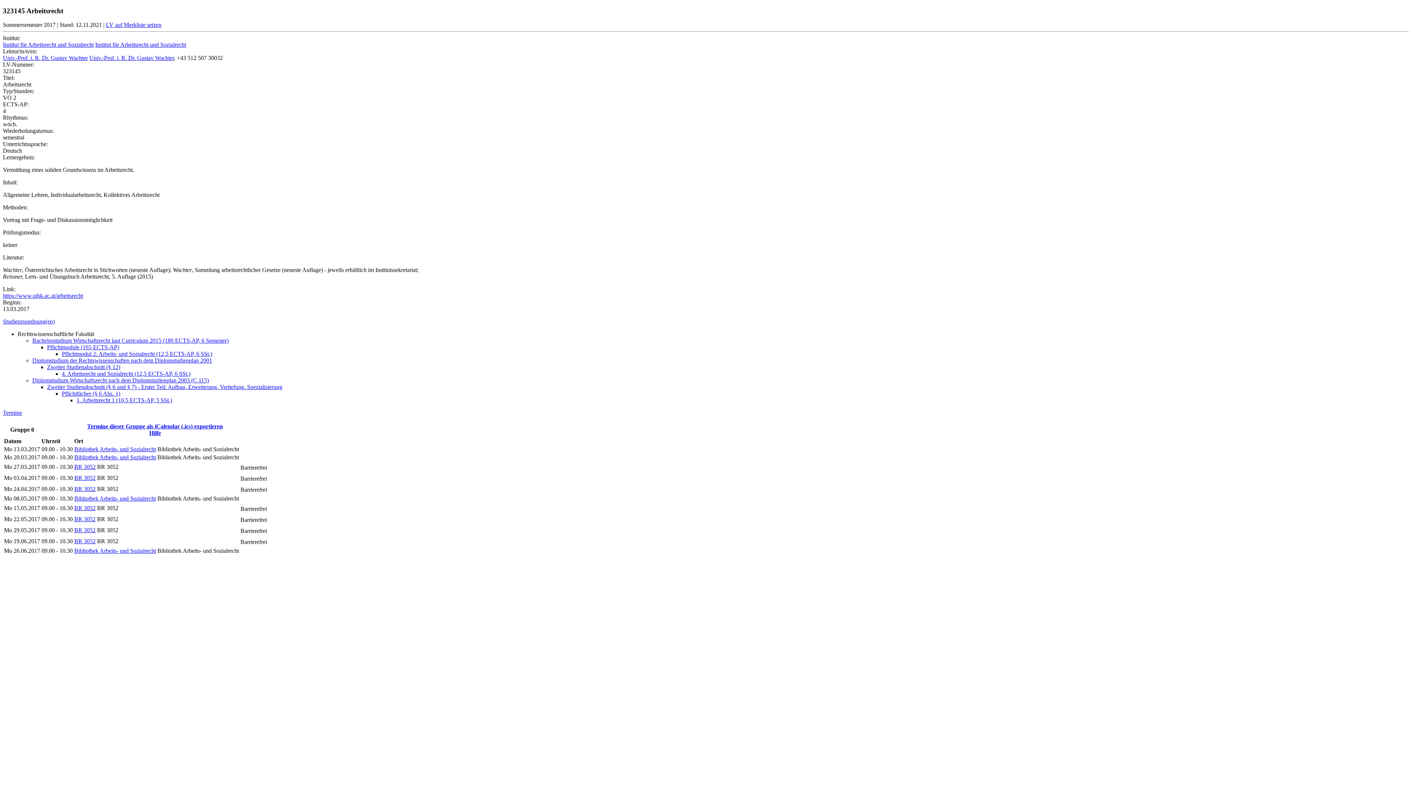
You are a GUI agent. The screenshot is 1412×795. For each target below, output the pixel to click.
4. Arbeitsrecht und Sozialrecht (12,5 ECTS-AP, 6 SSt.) (126, 374)
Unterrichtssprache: (25, 144)
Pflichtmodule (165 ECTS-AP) (83, 347)
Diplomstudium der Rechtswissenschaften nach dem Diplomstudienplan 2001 (122, 360)
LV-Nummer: (18, 64)
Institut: (11, 38)
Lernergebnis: (19, 157)
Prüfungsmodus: (22, 232)
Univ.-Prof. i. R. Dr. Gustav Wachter (45, 58)
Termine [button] (12, 413)
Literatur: (13, 257)
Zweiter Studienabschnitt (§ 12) (83, 367)
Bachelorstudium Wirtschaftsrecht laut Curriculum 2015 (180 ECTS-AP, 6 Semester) (130, 341)
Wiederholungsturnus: (28, 131)
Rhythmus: (15, 117)
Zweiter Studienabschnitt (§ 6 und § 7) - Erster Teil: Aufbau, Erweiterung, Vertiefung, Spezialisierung (164, 387)
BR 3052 (85, 467)
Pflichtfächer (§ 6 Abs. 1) (91, 394)
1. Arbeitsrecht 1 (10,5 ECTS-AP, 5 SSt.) (124, 400)
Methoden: (15, 207)
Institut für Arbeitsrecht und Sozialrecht (48, 45)
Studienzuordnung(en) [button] (29, 321)
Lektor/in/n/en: (20, 51)
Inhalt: (10, 182)
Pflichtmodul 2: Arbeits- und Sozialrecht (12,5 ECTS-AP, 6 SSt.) (137, 354)
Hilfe (155, 433)
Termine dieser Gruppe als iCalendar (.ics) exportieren (155, 426)
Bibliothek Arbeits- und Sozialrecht (115, 449)
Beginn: (12, 302)
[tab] (706, 321)
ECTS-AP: (16, 104)
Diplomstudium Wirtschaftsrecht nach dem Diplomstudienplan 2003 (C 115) (120, 380)
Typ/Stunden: (18, 91)
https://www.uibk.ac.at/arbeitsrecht (43, 296)
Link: (9, 289)
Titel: (9, 78)
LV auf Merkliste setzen (133, 25)
